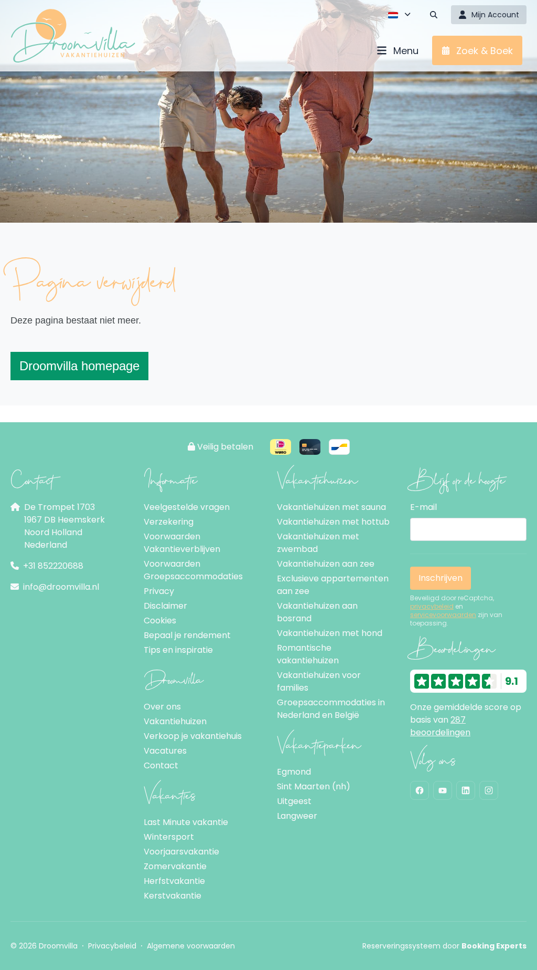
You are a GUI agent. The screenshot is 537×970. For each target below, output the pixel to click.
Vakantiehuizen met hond (329, 633)
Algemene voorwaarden (191, 946)
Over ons (162, 707)
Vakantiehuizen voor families (319, 681)
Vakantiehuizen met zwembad (318, 542)
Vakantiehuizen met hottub (333, 522)
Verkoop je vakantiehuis (193, 736)
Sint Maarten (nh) (313, 786)
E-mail (423, 507)
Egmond (294, 772)
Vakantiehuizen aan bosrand (317, 612)
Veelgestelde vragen (187, 507)
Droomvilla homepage (79, 366)
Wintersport (169, 837)
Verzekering (169, 522)
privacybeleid (432, 606)
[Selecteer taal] (399, 14)
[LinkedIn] (465, 790)
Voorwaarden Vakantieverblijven (182, 542)
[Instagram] (488, 790)
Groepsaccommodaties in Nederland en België (331, 708)
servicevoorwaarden (443, 615)
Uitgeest (294, 801)
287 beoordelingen (440, 726)
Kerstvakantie (172, 896)
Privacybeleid (112, 946)
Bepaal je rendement (187, 635)
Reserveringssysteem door (444, 946)
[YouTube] (442, 790)
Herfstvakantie (174, 881)
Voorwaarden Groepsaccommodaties (193, 570)
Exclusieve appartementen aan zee (333, 584)
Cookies (160, 620)
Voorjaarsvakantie (181, 852)
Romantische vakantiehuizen (308, 654)
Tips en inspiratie (178, 650)
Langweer (297, 816)
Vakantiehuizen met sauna (331, 507)
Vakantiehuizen (175, 721)
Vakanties (169, 793)
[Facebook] (419, 790)
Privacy (159, 591)
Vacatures (165, 751)
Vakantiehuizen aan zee (325, 564)
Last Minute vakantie (186, 822)
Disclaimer (165, 606)
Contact (161, 765)
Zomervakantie (175, 866)
